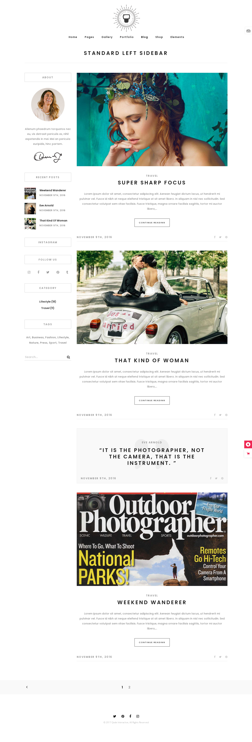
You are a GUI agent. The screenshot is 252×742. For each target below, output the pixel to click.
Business (38, 337)
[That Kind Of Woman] (152, 297)
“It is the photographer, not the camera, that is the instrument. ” (152, 457)
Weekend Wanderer (152, 602)
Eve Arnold (46, 205)
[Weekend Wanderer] (152, 539)
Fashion (50, 337)
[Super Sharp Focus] (152, 119)
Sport (53, 343)
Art (28, 337)
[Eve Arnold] (30, 208)
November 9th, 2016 (94, 237)
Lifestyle (45, 301)
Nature (34, 343)
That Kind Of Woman (152, 360)
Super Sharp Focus (152, 182)
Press (43, 343)
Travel (152, 176)
